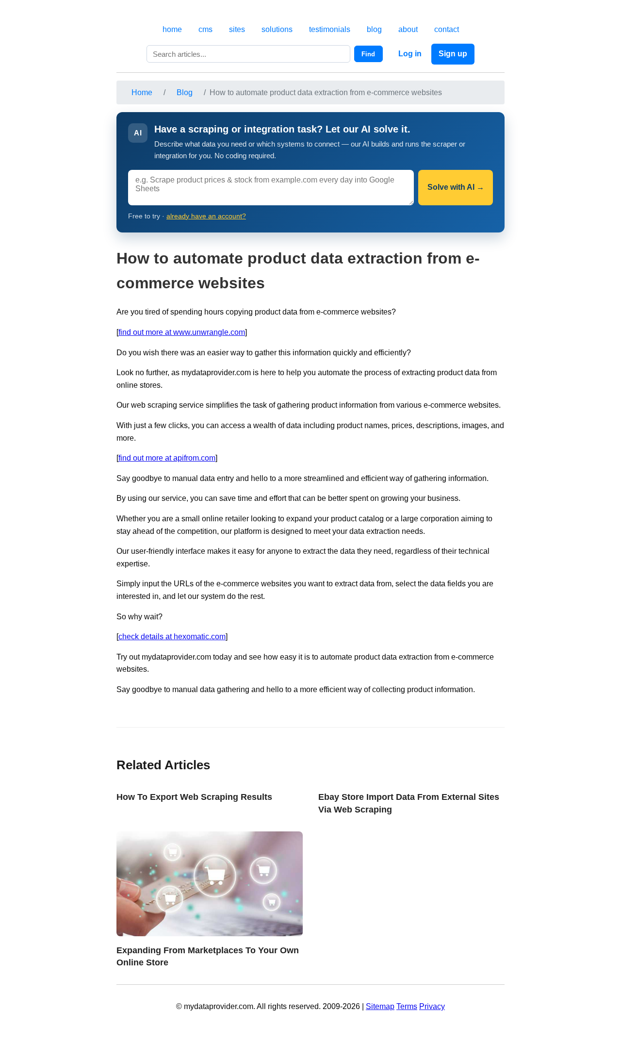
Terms (406, 1006)
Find (368, 54)
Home (141, 92)
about (408, 29)
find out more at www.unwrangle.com (181, 332)
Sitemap (380, 1006)
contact (446, 29)
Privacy (432, 1006)
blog (374, 29)
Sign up (453, 54)
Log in (410, 54)
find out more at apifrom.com (166, 458)
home (172, 29)
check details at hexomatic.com (172, 636)
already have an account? (206, 216)
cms (205, 29)
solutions (277, 29)
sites (237, 29)
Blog (185, 92)
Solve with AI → (455, 187)
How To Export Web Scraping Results (194, 797)
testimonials (329, 29)
